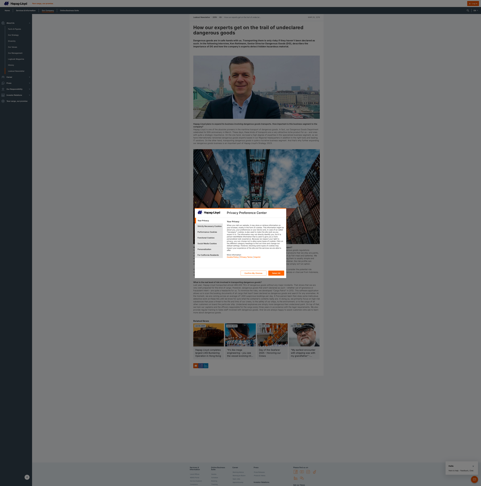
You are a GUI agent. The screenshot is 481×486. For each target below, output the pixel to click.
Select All (276, 273)
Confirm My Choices (254, 273)
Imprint (257, 257)
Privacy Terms (246, 257)
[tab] (209, 220)
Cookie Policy (233, 257)
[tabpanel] (255, 240)
